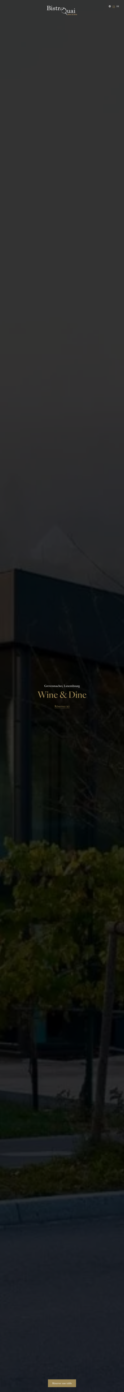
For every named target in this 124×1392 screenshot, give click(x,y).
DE (117, 6)
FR (113, 6)
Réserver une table (62, 1383)
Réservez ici (62, 706)
